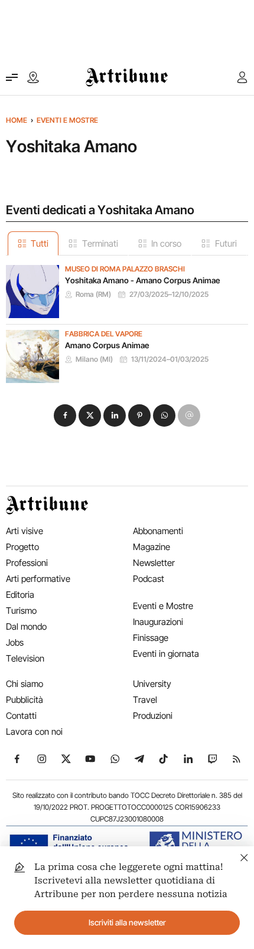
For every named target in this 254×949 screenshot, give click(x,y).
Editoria (20, 594)
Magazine (151, 546)
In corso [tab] (166, 243)
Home (16, 120)
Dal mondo (26, 626)
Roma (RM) (93, 294)
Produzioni (152, 715)
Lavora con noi (34, 731)
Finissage (150, 637)
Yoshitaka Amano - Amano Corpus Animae (142, 280)
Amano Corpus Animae (107, 345)
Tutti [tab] (39, 243)
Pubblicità (24, 699)
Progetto (22, 546)
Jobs (15, 642)
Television (25, 658)
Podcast (148, 578)
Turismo (21, 610)
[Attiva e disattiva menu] (12, 77)
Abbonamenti (158, 530)
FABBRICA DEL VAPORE (103, 334)
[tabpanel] (127, 319)
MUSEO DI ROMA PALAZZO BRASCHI (125, 269)
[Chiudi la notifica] (244, 856)
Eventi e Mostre (67, 120)
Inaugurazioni (158, 621)
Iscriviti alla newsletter (127, 922)
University (152, 683)
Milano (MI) (94, 359)
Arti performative (38, 578)
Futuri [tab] (226, 243)
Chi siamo (24, 683)
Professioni (27, 562)
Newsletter (154, 562)
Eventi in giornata (166, 653)
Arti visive (24, 530)
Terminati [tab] (100, 243)
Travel (145, 699)
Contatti (21, 715)
